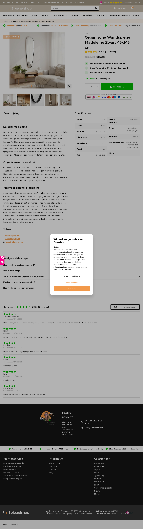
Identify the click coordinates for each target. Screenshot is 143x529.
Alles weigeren (72, 282)
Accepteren (72, 288)
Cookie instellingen (72, 276)
